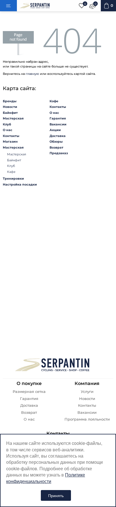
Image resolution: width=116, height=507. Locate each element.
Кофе (54, 101)
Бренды (9, 101)
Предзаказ (59, 153)
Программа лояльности (87, 419)
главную (32, 74)
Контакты (11, 136)
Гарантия (58, 118)
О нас (7, 130)
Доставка (58, 136)
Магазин (10, 141)
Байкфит (10, 113)
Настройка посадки (20, 184)
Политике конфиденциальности (45, 477)
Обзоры (56, 141)
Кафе (11, 172)
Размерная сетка (29, 391)
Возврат (56, 147)
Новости (10, 107)
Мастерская (13, 118)
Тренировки (13, 178)
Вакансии (58, 124)
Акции (55, 130)
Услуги (87, 391)
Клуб (7, 124)
